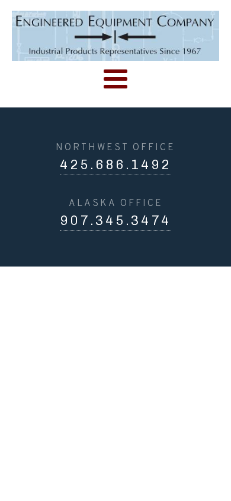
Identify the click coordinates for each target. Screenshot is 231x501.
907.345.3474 (115, 221)
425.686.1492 (115, 165)
